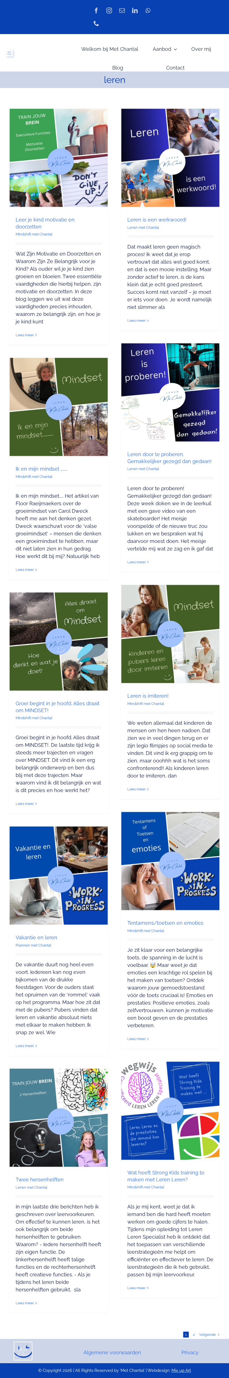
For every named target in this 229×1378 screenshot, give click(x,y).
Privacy (190, 1352)
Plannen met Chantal (33, 945)
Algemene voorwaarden (112, 1352)
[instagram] (109, 11)
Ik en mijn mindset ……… (41, 469)
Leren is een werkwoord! (157, 220)
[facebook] (96, 11)
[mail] (122, 11)
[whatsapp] (148, 11)
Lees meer (25, 335)
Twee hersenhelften (40, 1179)
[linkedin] (135, 11)
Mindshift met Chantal (34, 234)
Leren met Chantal (143, 227)
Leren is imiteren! (148, 696)
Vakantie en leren (36, 937)
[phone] (96, 23)
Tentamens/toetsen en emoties (165, 923)
